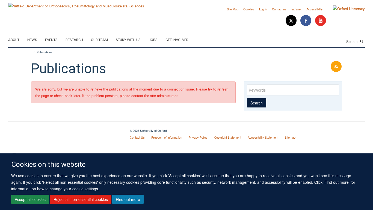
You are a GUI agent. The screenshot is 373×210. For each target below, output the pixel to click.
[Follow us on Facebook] (306, 20)
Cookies (248, 9)
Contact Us (137, 137)
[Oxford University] (345, 8)
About (13, 39)
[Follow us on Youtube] (320, 20)
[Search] (362, 41)
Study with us (128, 39)
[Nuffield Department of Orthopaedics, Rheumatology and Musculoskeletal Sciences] (76, 4)
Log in (263, 9)
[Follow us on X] (292, 20)
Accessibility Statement (263, 137)
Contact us (279, 9)
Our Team (99, 39)
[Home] (31, 52)
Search (256, 103)
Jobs (153, 39)
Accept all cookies (30, 199)
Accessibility (314, 9)
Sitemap (290, 137)
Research (74, 39)
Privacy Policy (198, 137)
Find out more (128, 199)
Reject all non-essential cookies (81, 199)
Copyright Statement (227, 137)
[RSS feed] (336, 66)
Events (51, 39)
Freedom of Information (166, 137)
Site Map (232, 9)
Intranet (296, 9)
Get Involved (176, 39)
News (32, 39)
